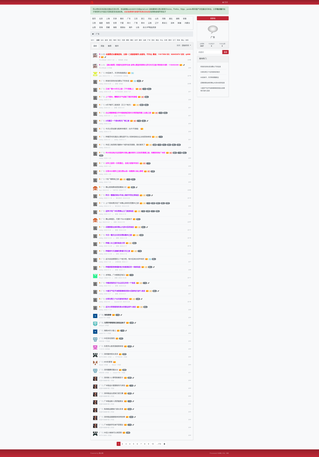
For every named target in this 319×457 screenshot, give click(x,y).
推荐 (109, 46)
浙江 (143, 18)
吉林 (172, 23)
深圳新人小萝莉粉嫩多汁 (113, 377)
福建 (101, 23)
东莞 (165, 40)
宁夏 (122, 23)
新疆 (179, 23)
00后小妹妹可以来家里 (113, 432)
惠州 (169, 40)
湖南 (177, 18)
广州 (148, 40)
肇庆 (131, 40)
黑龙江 (164, 23)
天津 (115, 18)
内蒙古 (187, 23)
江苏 (136, 18)
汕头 (102, 40)
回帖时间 (185, 45)
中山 (161, 40)
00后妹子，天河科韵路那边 (116, 72)
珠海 (178, 40)
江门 (174, 40)
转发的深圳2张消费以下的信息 (117, 80)
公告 (137, 27)
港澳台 (122, 27)
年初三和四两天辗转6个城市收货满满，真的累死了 (125, 144)
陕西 (108, 23)
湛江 (110, 40)
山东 (157, 18)
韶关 (106, 40)
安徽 (184, 18)
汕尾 (144, 40)
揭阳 (127, 40)
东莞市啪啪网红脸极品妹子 (114, 322)
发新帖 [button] (212, 18)
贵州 (143, 23)
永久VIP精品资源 (149, 27)
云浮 (136, 40)
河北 (150, 18)
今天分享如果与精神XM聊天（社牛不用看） (123, 128)
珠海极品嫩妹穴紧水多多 (113, 409)
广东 (129, 18)
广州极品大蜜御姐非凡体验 (114, 385)
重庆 (122, 18)
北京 (101, 18)
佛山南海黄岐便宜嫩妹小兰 (116, 187)
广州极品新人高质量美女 (113, 401)
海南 (115, 27)
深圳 (186, 40)
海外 (130, 27)
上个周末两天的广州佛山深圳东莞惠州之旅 (122, 203)
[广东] (103, 72)
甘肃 (115, 23)
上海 (108, 18)
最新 (95, 46)
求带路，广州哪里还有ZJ (115, 275)
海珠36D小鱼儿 (110, 330)
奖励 (102, 46)
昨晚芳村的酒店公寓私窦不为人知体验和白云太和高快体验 (128, 136)
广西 (136, 23)
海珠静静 (107, 314)
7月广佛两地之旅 (112, 179)
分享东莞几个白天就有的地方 (210, 72)
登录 (226, 2)
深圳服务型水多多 (111, 354)
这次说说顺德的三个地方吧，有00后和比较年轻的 (125, 259)
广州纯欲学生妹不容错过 (113, 424)
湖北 (170, 18)
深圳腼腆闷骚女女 (111, 369)
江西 (94, 23)
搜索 (225, 52)
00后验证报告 (109, 338)
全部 (97, 40)
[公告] (103, 54)
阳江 (119, 40)
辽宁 (157, 23)
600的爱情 (108, 361)
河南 (163, 18)
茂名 (153, 40)
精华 (117, 46)
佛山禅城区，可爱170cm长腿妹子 (119, 219)
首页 (94, 18)
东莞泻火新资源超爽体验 (113, 346)
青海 (101, 27)
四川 (129, 23)
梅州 (114, 40)
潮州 (140, 40)
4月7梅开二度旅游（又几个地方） (119, 104)
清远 (157, 40)
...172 (159, 444)
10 (153, 444)
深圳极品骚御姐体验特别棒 (114, 416)
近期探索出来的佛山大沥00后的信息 (212, 83)
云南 (150, 23)
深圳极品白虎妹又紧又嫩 (113, 393)
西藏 (108, 27)
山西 (94, 27)
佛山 (182, 40)
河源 (123, 40)
